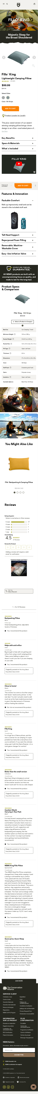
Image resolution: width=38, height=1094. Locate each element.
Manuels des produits (24, 1077)
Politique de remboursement (24, 1003)
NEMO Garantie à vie (10, 1061)
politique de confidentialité (27, 1008)
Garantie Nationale (8, 1002)
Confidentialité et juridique (8, 1068)
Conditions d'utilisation (26, 1006)
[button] (14, 492)
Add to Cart (23, 185)
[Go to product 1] (22, 325)
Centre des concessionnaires (25, 1027)
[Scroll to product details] (19, 27)
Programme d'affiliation (26, 1030)
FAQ (21, 999)
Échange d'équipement (26, 1037)
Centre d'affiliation (25, 1032)
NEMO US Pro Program (9, 1012)
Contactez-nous (7, 997)
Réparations (6, 1010)
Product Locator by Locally (15, 116)
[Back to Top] (35, 186)
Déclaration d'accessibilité (27, 1013)
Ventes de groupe (25, 1035)
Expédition (22, 997)
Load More (19, 981)
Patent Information (8, 1035)
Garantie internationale (9, 1004)
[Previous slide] (3, 57)
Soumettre (19, 1055)
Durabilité (23, 1023)
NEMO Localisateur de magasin (13, 1064)
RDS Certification (7, 1032)
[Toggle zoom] (33, 66)
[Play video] (19, 164)
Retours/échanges (8, 1007)
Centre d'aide (7, 999)
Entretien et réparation (9, 1023)
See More (5, 131)
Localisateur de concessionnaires (8, 1029)
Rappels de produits (8, 1026)
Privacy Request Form (26, 1011)
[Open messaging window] (33, 1087)
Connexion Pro (22, 1081)
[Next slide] (34, 57)
